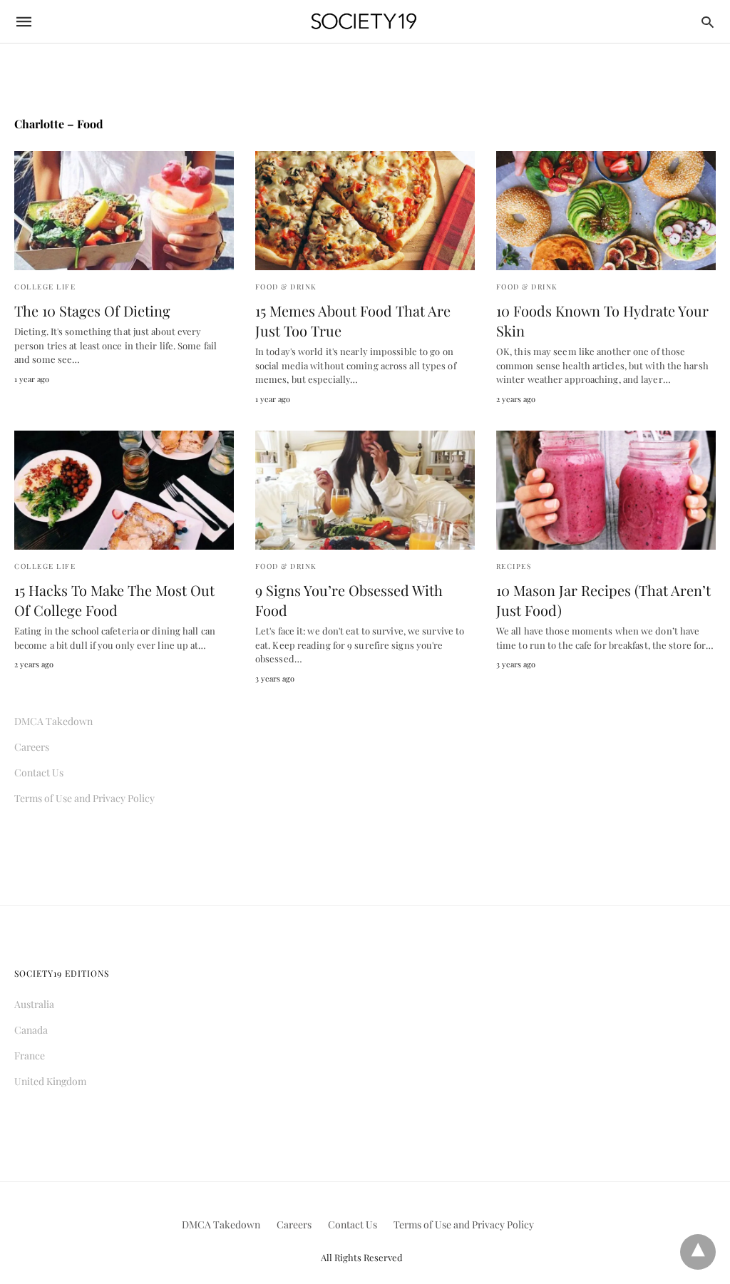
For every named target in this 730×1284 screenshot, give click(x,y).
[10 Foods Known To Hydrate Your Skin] (606, 210)
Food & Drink (286, 287)
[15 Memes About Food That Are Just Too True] (365, 210)
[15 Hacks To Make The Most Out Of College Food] (124, 490)
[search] (707, 22)
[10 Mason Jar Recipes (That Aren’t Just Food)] (606, 490)
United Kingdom (50, 1081)
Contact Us (38, 772)
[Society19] (364, 21)
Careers (31, 747)
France (29, 1055)
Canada (31, 1030)
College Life (45, 287)
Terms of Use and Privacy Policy (84, 798)
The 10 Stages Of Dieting (92, 310)
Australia (34, 1004)
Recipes (514, 566)
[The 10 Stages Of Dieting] (124, 210)
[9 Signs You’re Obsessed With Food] (365, 490)
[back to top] (698, 1252)
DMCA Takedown (53, 721)
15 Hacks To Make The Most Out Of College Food (114, 600)
